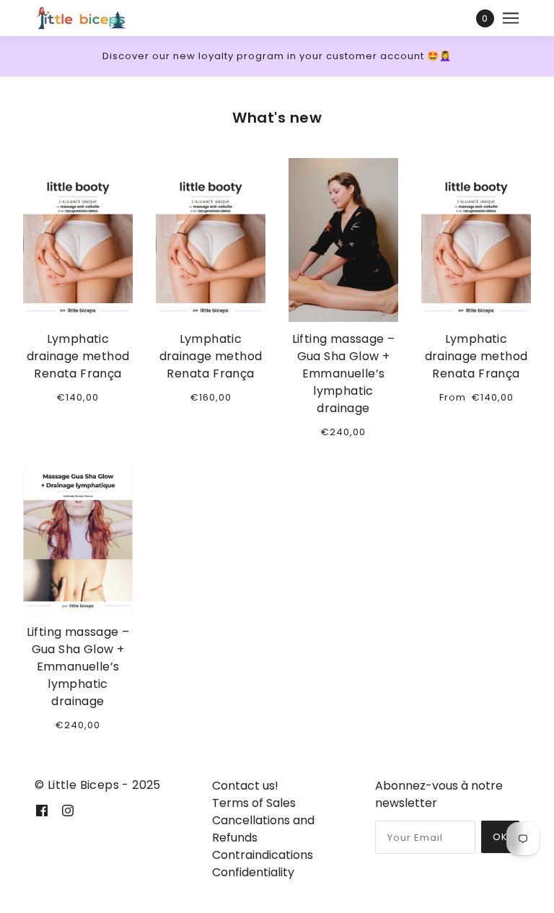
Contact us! (245, 785)
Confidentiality (253, 872)
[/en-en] (92, 18)
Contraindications (262, 855)
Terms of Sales (254, 803)
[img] (42, 810)
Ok (500, 837)
